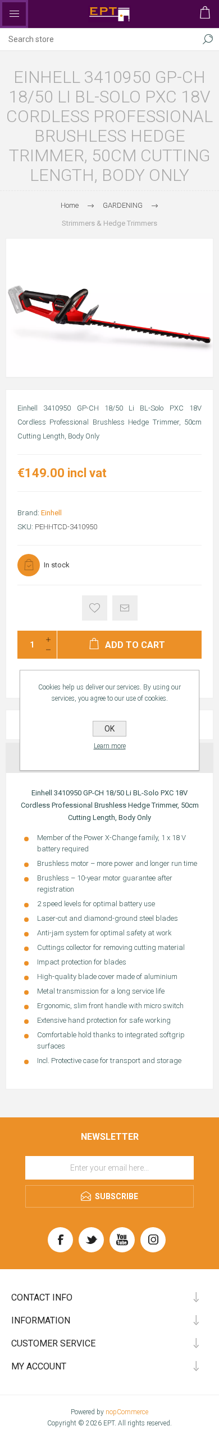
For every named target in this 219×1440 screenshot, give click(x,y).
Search (208, 39)
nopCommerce (127, 1412)
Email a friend (125, 608)
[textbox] (98, 39)
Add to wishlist (94, 608)
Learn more (110, 746)
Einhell (51, 513)
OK (109, 728)
